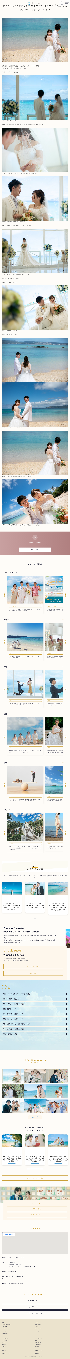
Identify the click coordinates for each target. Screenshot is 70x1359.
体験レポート (38, 1342)
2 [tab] (30, 1169)
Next (66, 1169)
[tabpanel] (12, 900)
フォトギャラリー (39, 1328)
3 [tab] (32, 1169)
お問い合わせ (5, 1350)
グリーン (4, 1346)
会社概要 (37, 1353)
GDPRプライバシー (39, 1350)
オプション (37, 1326)
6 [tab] (38, 1169)
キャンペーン (38, 1324)
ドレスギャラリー (39, 1331)
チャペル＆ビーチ (6, 1340)
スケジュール (5, 1328)
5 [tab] (36, 1169)
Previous (4, 1169)
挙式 (3, 1322)
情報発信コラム (38, 1338)
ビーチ (3, 1342)
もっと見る (35, 1117)
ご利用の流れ (5, 1326)
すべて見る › (64, 572)
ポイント (4, 1331)
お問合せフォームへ (35, 549)
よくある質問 (38, 1344)
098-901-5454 (12, 1271)
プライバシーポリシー (6, 1353)
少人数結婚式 (5, 1333)
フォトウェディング (6, 1324)
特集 (36, 1340)
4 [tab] (34, 1169)
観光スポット (38, 1346)
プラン (36, 1322)
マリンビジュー (5, 1338)
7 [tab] (40, 1169)
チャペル (4, 1344)
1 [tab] (35, 918)
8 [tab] (42, 1169)
